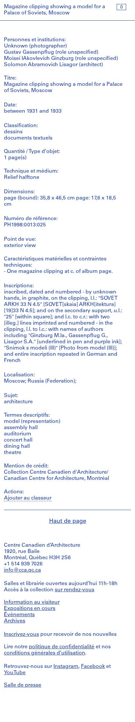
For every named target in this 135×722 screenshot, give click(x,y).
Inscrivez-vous (21, 634)
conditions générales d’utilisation (44, 653)
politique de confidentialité (61, 647)
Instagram (65, 666)
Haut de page (67, 521)
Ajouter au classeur (27, 498)
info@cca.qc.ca (22, 570)
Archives (14, 621)
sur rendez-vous (74, 590)
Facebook (93, 666)
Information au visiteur (32, 602)
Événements (19, 615)
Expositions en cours (29, 608)
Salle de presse (22, 685)
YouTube (15, 672)
